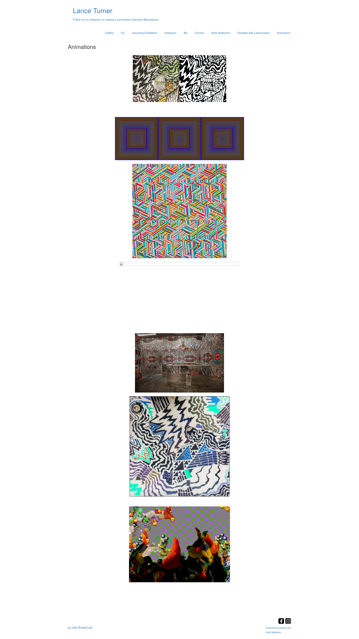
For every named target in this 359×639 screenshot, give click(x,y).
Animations (283, 33)
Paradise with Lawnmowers (253, 33)
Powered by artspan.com (278, 627)
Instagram (171, 33)
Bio (186, 33)
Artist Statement (220, 33)
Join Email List (82, 627)
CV (123, 33)
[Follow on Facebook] (281, 622)
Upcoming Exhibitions (144, 33)
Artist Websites (273, 632)
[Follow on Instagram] (288, 622)
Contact (199, 33)
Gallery (109, 33)
